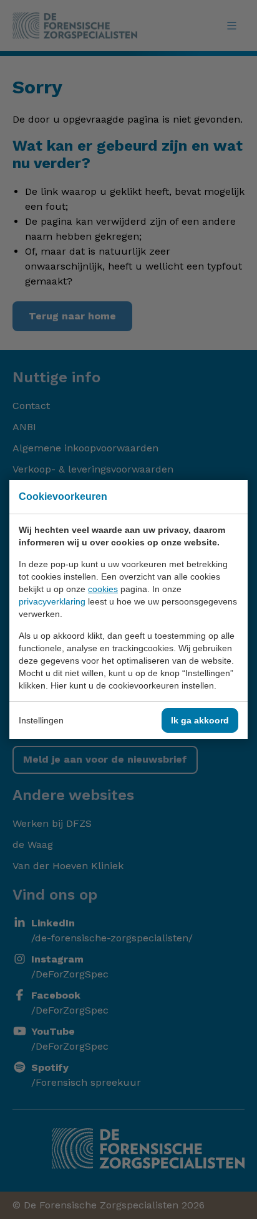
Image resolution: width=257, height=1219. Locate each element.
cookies (103, 589)
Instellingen (41, 720)
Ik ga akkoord (200, 720)
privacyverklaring (52, 601)
